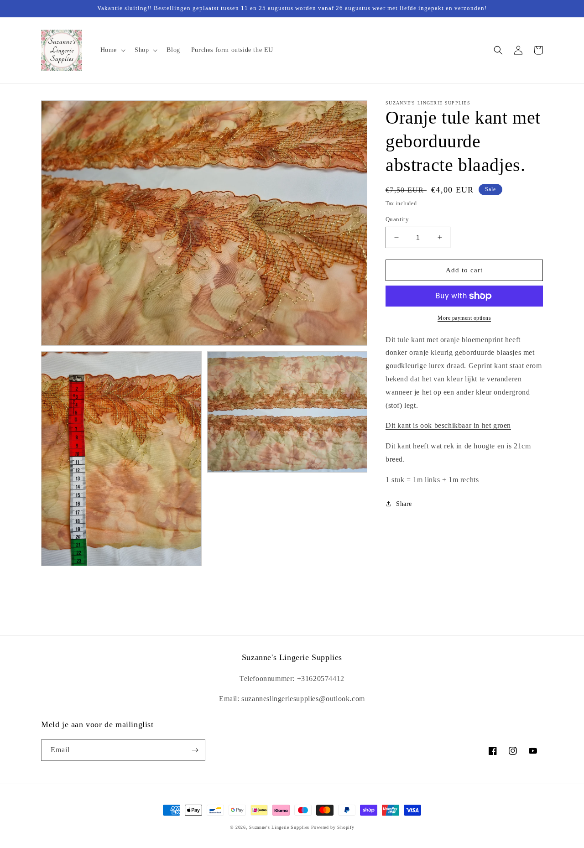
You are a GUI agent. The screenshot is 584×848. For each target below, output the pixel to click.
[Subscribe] (195, 750)
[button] (112, 50)
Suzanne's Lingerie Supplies (279, 827)
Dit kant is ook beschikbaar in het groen (448, 426)
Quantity (397, 219)
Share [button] (404, 503)
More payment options (464, 318)
